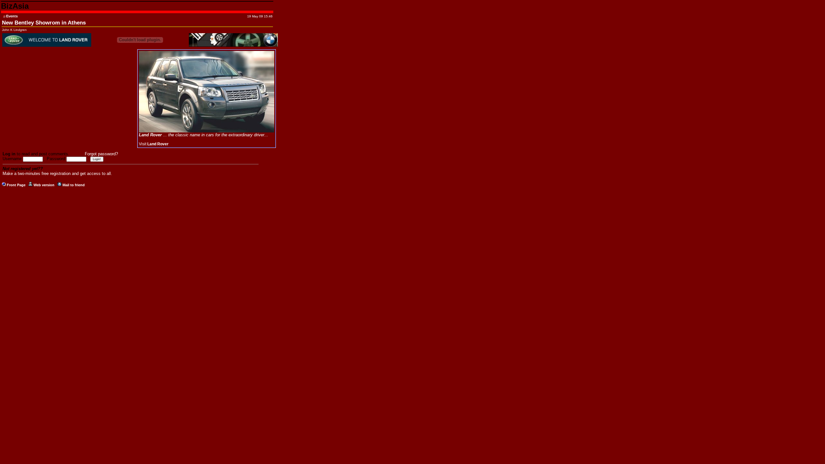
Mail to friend (74, 185)
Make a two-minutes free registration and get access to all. (57, 173)
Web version (44, 185)
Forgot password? (101, 153)
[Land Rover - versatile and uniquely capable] (206, 131)
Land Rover (158, 144)
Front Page (16, 185)
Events (12, 16)
